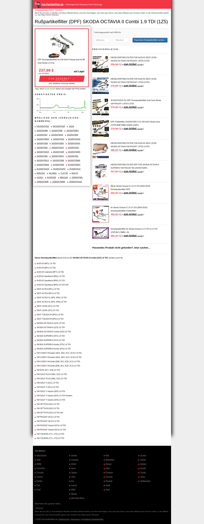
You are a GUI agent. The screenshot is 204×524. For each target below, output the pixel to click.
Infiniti (73, 464)
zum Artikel (134, 64)
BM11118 (64, 178)
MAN (73, 489)
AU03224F (51, 178)
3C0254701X (75, 169)
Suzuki (143, 468)
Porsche (109, 477)
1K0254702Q (73, 148)
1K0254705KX (57, 156)
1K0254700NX (43, 139)
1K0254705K (42, 156)
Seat (108, 489)
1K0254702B (42, 143)
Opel (108, 468)
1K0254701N (58, 139)
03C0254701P (59, 126)
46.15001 (53, 173)
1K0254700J (42, 135)
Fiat (38, 485)
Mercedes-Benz (77, 498)
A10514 (40, 178)
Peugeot (109, 472)
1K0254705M (58, 160)
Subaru (143, 464)
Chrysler (40, 472)
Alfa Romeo (42, 455)
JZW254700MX (58, 182)
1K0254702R (58, 152)
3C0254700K (58, 165)
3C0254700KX (74, 165)
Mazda (74, 494)
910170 (75, 173)
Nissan (109, 464)
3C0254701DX (43, 169)
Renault (109, 481)
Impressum (75, 519)
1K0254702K (42, 148)
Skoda (143, 460)
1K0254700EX (72, 131)
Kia (72, 481)
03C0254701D (43, 126)
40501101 (41, 173)
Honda (74, 455)
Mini (107, 455)
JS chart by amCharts (46, 108)
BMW (39, 464)
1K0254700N (72, 135)
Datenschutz (64, 519)
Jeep (73, 477)
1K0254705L (73, 156)
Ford (38, 489)
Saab (108, 485)
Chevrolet (41, 468)
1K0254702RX (74, 152)
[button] (62, 79)
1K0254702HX (74, 143)
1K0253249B (42, 131)
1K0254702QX (43, 152)
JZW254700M (42, 182)
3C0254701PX (59, 169)
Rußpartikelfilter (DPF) (44, 10)
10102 (71, 126)
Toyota (143, 472)
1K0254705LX (43, 160)
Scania (143, 455)
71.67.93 (64, 173)
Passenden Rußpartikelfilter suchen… (150, 40)
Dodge (39, 481)
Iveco (73, 468)
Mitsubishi (110, 460)
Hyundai (74, 460)
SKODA (58, 10)
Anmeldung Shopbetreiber (92, 519)
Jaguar (74, 472)
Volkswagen (145, 481)
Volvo (142, 477)
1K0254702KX (57, 148)
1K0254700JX (57, 135)
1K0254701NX (74, 139)
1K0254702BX (57, 143)
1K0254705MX (74, 160)
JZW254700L (77, 178)
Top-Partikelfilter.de (52, 4)
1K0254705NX (43, 165)
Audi (38, 460)
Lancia (74, 485)
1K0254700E (57, 131)
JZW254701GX (75, 182)
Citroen (40, 477)
